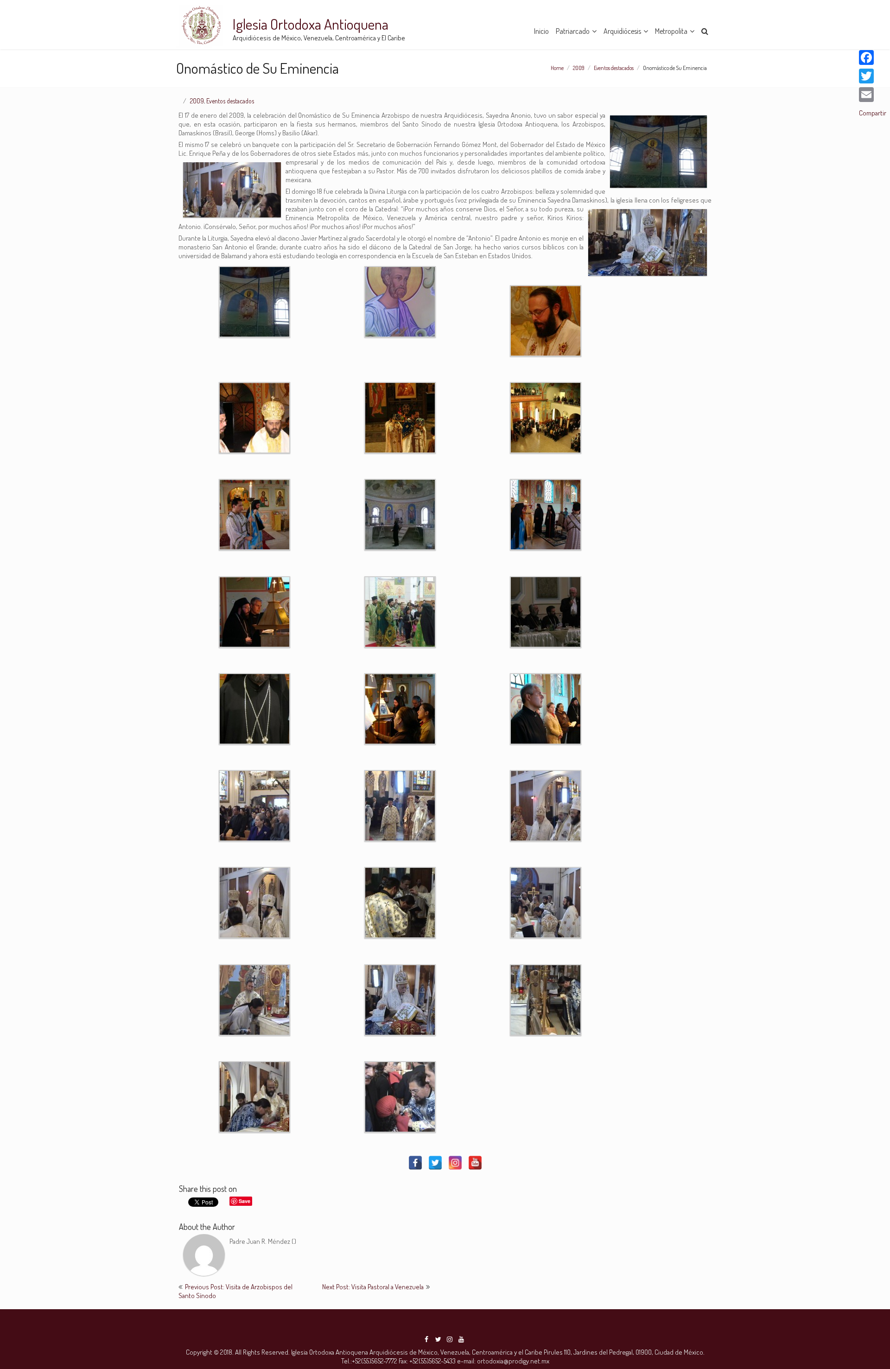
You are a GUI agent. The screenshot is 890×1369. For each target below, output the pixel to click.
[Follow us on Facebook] (426, 1339)
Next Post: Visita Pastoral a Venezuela (373, 1286)
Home (557, 67)
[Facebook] (415, 1163)
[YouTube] (475, 1163)
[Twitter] (435, 1163)
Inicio (541, 31)
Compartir (872, 112)
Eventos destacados (614, 67)
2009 (579, 67)
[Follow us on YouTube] (461, 1339)
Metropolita (671, 31)
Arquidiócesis (622, 31)
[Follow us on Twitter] (438, 1339)
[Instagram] (455, 1163)
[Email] (872, 94)
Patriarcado (573, 31)
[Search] (705, 30)
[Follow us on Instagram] (449, 1339)
